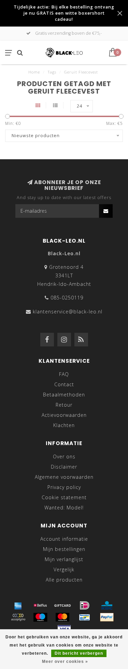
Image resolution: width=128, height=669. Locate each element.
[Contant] (62, 605)
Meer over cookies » (65, 661)
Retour (64, 405)
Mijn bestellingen (64, 549)
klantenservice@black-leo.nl (67, 311)
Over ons (64, 456)
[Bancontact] (84, 617)
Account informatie (64, 539)
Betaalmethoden (64, 394)
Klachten (64, 425)
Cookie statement (64, 497)
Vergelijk (64, 569)
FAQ (64, 374)
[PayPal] (106, 617)
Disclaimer (64, 466)
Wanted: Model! (64, 507)
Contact (64, 384)
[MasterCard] (62, 617)
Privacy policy (64, 487)
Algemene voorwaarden (64, 477)
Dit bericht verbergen (79, 653)
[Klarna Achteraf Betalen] (18, 617)
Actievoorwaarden (64, 415)
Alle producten (64, 579)
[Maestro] (40, 617)
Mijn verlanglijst (64, 559)
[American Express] (18, 605)
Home (34, 72)
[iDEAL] (84, 605)
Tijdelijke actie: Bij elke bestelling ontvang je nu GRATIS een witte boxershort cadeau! (64, 13)
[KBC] (106, 605)
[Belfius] (40, 605)
